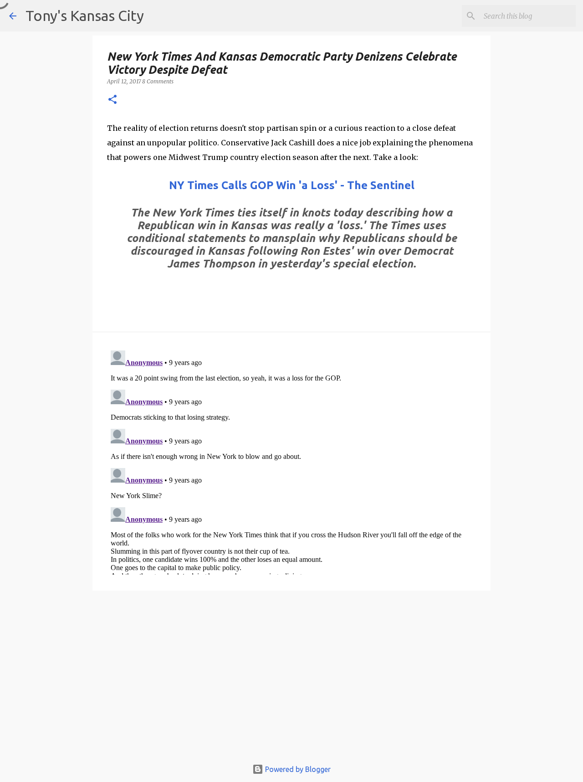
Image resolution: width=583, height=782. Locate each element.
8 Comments (158, 81)
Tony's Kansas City (85, 15)
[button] (112, 100)
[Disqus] (291, 461)
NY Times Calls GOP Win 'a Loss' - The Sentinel (291, 185)
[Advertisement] (291, 679)
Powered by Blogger (297, 769)
